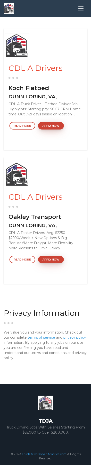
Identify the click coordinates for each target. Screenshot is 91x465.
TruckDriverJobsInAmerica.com (44, 454)
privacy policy (74, 337)
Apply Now (50, 125)
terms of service (41, 337)
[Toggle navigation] (81, 8)
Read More (22, 125)
